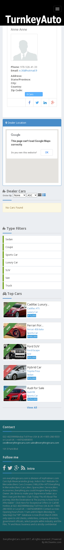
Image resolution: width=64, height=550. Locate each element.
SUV (8, 270)
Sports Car (12, 254)
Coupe (9, 247)
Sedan (9, 239)
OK (46, 152)
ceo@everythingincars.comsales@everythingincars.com (31, 442)
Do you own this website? (24, 152)
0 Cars (30, 94)
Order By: (7, 195)
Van (8, 277)
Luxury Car (12, 262)
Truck (9, 285)
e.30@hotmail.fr (28, 70)
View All (32, 407)
